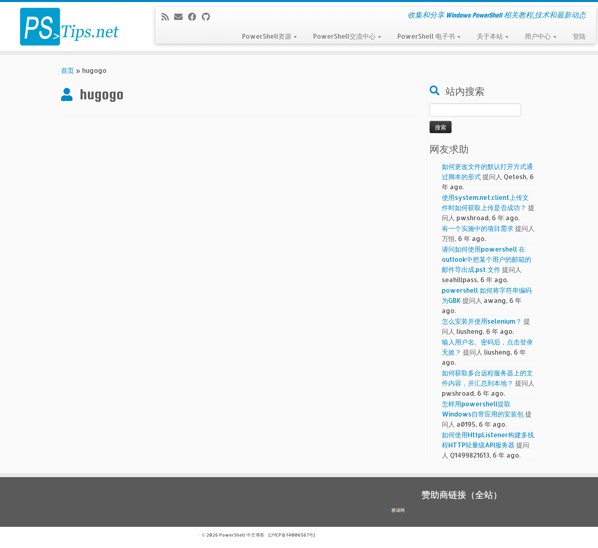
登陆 (579, 36)
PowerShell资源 (267, 36)
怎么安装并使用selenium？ (482, 321)
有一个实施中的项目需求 (477, 228)
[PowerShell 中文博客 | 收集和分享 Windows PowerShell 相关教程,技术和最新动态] (69, 26)
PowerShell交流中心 (345, 36)
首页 (67, 70)
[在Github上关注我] (208, 16)
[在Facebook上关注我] (195, 16)
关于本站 (490, 36)
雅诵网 (398, 510)
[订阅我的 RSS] (168, 16)
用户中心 (538, 36)
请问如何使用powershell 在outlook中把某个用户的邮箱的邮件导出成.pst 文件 (486, 259)
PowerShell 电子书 (426, 36)
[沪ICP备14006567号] (291, 535)
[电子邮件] (181, 16)
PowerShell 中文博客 (241, 535)
